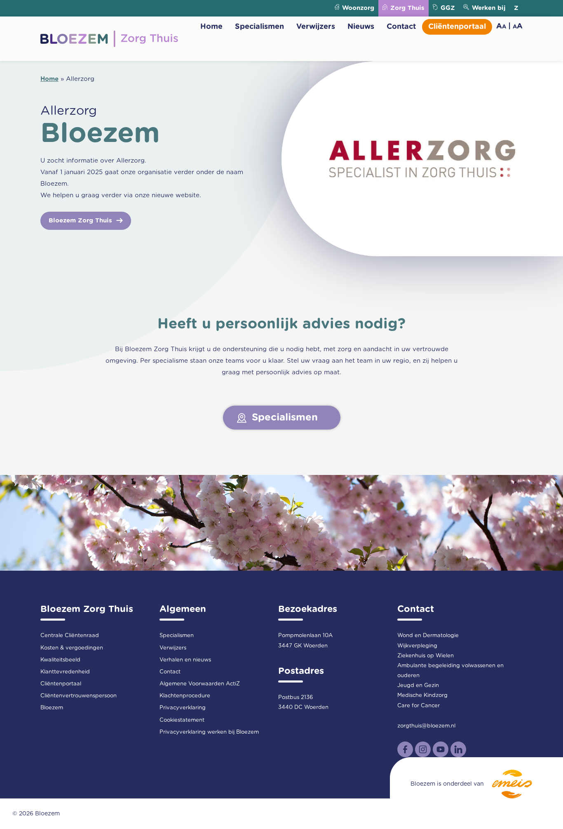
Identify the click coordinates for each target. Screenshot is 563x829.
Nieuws (360, 27)
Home (211, 27)
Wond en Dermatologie (428, 635)
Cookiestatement (182, 720)
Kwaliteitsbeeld (60, 660)
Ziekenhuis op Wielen (425, 656)
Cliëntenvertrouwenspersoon (78, 696)
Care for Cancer (418, 706)
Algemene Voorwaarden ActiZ (200, 684)
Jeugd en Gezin (418, 685)
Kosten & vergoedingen (71, 648)
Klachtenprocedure (185, 696)
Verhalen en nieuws (185, 660)
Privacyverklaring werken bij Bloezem (209, 732)
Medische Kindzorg (422, 695)
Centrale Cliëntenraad (69, 635)
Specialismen (259, 27)
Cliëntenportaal (457, 27)
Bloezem (51, 708)
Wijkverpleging (417, 646)
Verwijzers (315, 27)
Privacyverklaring (183, 708)
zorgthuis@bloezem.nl (426, 726)
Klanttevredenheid (65, 672)
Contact (401, 27)
